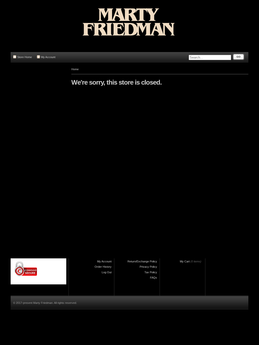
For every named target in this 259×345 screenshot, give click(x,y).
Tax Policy (150, 272)
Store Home (24, 57)
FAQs (153, 277)
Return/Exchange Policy (142, 261)
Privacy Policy (148, 266)
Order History (103, 266)
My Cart (185, 261)
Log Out (107, 272)
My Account (48, 57)
